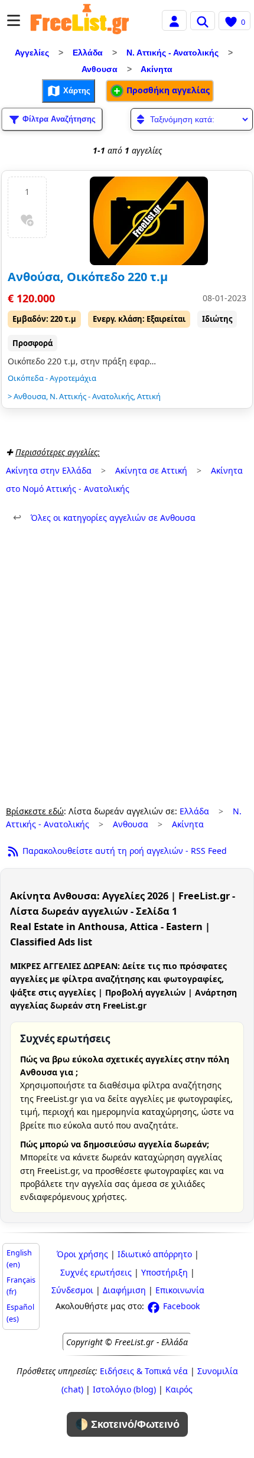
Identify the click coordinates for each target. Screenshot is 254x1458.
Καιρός (179, 1389)
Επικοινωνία (179, 1290)
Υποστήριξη (164, 1272)
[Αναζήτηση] (202, 20)
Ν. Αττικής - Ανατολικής (172, 52)
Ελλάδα (88, 52)
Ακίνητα (156, 69)
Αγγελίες (32, 52)
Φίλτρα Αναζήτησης (58, 118)
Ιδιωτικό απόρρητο (155, 1254)
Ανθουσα (100, 69)
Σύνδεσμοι (72, 1290)
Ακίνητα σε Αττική (151, 470)
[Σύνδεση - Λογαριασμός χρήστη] (174, 20)
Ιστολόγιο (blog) (124, 1389)
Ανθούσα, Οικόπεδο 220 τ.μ (88, 277)
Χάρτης (75, 90)
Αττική (149, 396)
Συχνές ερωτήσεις (96, 1272)
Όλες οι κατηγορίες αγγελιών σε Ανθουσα (104, 517)
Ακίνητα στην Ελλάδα (49, 470)
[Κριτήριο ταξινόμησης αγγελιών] (192, 119)
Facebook (180, 1306)
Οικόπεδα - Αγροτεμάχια (52, 378)
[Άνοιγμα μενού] (13, 20)
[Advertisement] (127, 665)
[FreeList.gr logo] (80, 20)
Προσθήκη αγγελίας (167, 90)
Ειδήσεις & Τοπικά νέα (144, 1371)
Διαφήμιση (124, 1290)
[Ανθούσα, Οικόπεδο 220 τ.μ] (149, 221)
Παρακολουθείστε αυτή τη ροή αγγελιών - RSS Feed (123, 850)
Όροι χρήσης (82, 1254)
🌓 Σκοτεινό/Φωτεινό (127, 1424)
